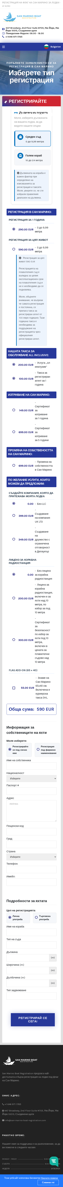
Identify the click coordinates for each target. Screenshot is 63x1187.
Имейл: (10, 876)
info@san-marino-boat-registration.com (25, 1120)
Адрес (10, 798)
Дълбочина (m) (15, 977)
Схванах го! (48, 1182)
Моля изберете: (16, 740)
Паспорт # (12, 785)
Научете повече (49, 1178)
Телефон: (12, 863)
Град (9, 838)
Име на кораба (15, 926)
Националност (15, 773)
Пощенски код (15, 826)
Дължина (12, 952)
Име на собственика (18, 760)
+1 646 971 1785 (13, 36)
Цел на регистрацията (20, 910)
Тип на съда (13, 939)
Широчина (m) (15, 964)
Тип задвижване (16, 990)
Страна (10, 851)
